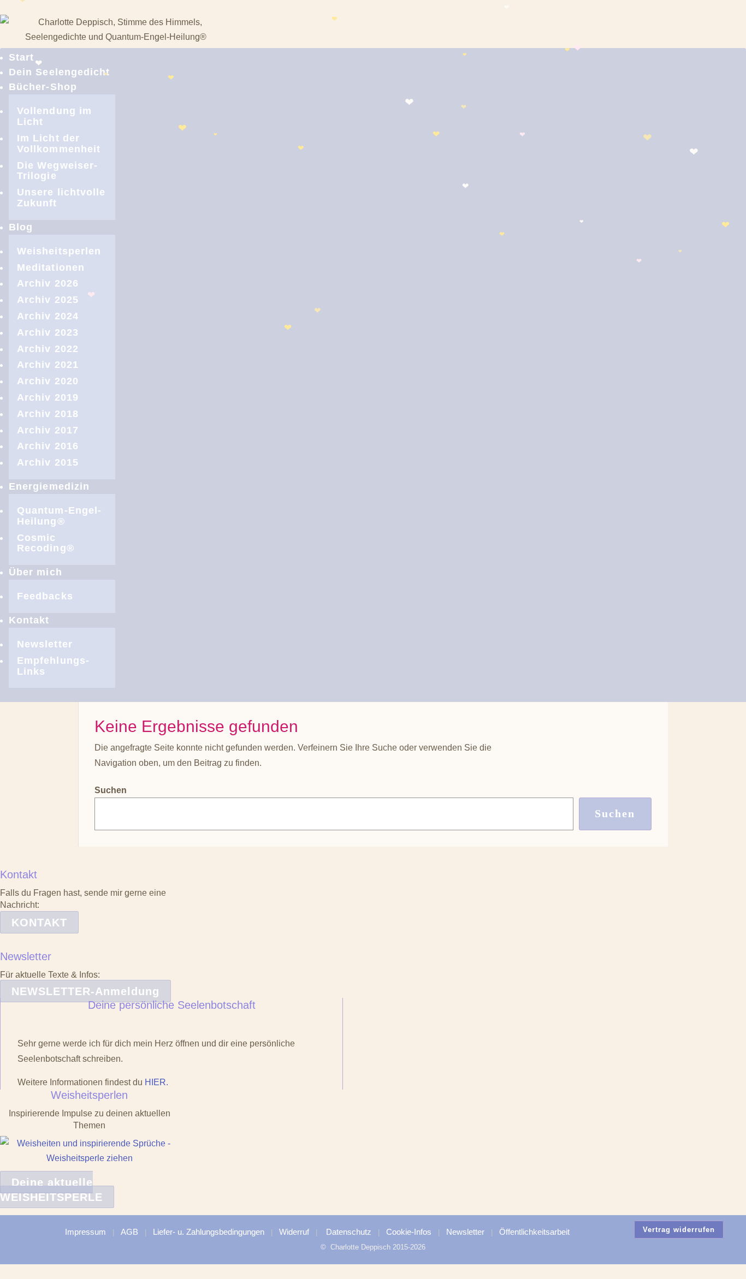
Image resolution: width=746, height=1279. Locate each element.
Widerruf (294, 1231)
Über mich (35, 572)
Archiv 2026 (48, 283)
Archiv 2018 (48, 413)
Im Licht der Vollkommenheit (58, 143)
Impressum (85, 1231)
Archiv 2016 (48, 446)
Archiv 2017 (48, 430)
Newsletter (45, 644)
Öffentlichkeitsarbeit (534, 1231)
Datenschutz (348, 1231)
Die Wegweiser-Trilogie (57, 171)
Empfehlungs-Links (53, 666)
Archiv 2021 (48, 364)
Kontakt (29, 620)
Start (21, 57)
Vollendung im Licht (54, 116)
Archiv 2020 (48, 381)
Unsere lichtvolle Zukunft (61, 198)
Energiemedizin (49, 486)
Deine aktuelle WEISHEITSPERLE (51, 1189)
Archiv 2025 (48, 299)
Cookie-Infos (408, 1231)
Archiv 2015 (48, 462)
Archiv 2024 (48, 316)
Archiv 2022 (48, 348)
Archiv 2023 (48, 332)
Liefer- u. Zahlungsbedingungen (208, 1231)
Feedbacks (45, 596)
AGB (129, 1231)
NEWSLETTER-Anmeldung (85, 991)
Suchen (110, 790)
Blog (21, 227)
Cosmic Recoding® (45, 543)
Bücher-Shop (43, 86)
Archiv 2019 (48, 397)
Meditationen (51, 267)
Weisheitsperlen (59, 251)
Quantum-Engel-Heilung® (59, 516)
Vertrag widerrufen (679, 1230)
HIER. (156, 1082)
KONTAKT (39, 923)
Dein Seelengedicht (59, 72)
